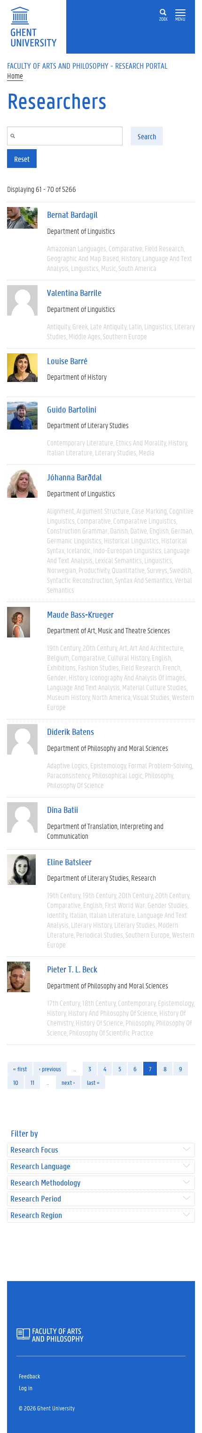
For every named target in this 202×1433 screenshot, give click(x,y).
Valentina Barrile (74, 292)
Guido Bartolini (71, 409)
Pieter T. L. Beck (72, 969)
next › (68, 1082)
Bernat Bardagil (72, 214)
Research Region (36, 1215)
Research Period (35, 1198)
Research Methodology (45, 1182)
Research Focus (34, 1150)
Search (147, 136)
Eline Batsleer (69, 862)
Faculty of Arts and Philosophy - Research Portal (87, 65)
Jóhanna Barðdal (74, 477)
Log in (25, 1388)
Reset (22, 159)
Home (15, 75)
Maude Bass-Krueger (80, 614)
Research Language (40, 1166)
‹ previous (50, 1069)
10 (15, 1082)
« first (20, 1069)
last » (93, 1082)
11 (32, 1082)
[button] (180, 13)
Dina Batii (62, 809)
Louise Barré (67, 360)
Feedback (29, 1376)
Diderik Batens (70, 731)
